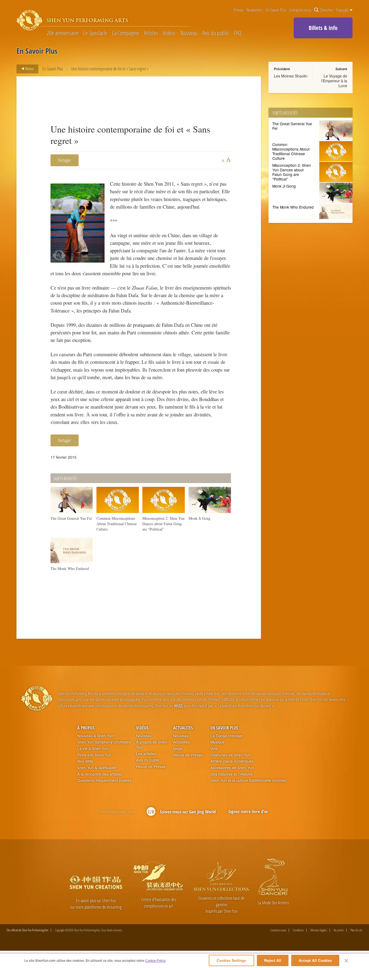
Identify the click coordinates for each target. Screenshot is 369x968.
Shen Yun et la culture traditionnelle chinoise (248, 780)
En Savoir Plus (276, 10)
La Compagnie (125, 33)
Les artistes (146, 753)
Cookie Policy (155, 960)
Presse (238, 10)
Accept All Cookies (315, 960)
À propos (86, 728)
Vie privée (339, 930)
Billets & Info (323, 28)
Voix (213, 748)
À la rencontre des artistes (99, 774)
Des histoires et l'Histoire (231, 774)
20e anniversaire (62, 33)
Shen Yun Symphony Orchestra (104, 742)
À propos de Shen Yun (151, 744)
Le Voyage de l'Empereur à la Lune (334, 80)
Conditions (298, 930)
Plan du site (356, 930)
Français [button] (342, 10)
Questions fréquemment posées (104, 780)
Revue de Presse (151, 766)
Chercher (326, 10)
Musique (217, 742)
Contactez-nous (300, 10)
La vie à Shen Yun (92, 748)
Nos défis (85, 761)
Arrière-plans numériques (232, 761)
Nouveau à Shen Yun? (96, 735)
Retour (29, 68)
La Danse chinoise (226, 735)
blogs (177, 748)
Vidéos (169, 33)
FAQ (237, 33)
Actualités (183, 728)
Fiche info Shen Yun (94, 755)
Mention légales (318, 930)
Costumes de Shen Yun (230, 755)
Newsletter (254, 10)
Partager (64, 160)
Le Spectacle (95, 33)
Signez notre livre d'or (248, 811)
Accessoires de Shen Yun (232, 767)
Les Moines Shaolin (290, 76)
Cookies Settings (231, 960)
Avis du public (215, 33)
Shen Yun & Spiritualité (96, 767)
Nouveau (188, 33)
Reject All (272, 960)
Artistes (151, 33)
